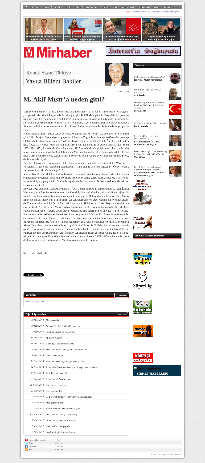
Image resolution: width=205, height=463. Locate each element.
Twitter (31, 443)
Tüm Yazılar (122, 315)
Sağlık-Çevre (144, 7)
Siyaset (35, 7)
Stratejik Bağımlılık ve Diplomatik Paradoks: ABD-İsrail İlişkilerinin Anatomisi (149, 105)
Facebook (32, 446)
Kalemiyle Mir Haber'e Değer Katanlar (150, 123)
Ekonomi (57, 7)
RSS (30, 449)
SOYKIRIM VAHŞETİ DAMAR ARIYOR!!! (147, 91)
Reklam (60, 449)
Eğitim (106, 7)
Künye (59, 443)
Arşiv (59, 440)
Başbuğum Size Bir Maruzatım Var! (149, 77)
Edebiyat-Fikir (169, 7)
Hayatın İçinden (91, 7)
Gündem (45, 7)
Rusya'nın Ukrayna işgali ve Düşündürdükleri (146, 137)
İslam (115, 7)
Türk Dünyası (128, 7)
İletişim (60, 446)
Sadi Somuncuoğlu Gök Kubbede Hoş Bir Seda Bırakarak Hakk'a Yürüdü (150, 152)
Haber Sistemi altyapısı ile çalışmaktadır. (166, 454)
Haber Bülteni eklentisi (37, 440)
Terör (68, 7)
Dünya (78, 7)
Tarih (156, 7)
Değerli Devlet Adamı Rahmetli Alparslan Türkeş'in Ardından (147, 168)
